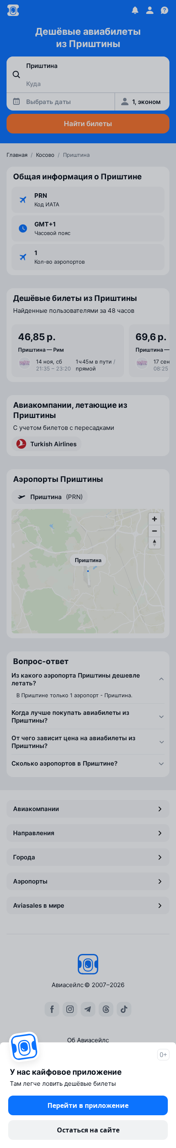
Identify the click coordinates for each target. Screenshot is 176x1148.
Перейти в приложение (88, 1105)
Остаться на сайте (88, 1129)
